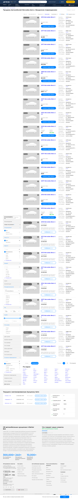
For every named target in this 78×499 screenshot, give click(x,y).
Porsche (46, 375)
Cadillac (24, 374)
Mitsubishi (25, 377)
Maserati (56, 382)
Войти (62, 467)
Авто (8, 7)
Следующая (35, 363)
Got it (64, 496)
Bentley (24, 380)
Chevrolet (67, 369)
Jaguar (56, 377)
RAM (45, 374)
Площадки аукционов (36, 469)
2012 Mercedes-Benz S (48, 167)
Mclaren (45, 379)
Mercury (35, 380)
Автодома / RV (49, 471)
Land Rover (25, 375)
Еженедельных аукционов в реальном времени (20, 458)
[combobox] (12, 290)
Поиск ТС (9, 5)
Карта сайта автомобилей (37, 473)
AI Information (64, 482)
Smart (45, 380)
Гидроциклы (48, 481)
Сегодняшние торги (36, 466)
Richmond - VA (8, 403)
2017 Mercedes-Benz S (48, 30)
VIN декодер (35, 477)
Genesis (24, 379)
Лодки (47, 479)
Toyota (56, 369)
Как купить (33, 5)
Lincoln (35, 377)
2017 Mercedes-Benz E (48, 346)
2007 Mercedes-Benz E (48, 153)
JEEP (56, 370)
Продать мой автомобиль (42, 5)
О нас (62, 474)
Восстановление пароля (66, 469)
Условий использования (38, 493)
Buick (66, 375)
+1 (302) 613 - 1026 (9, 472)
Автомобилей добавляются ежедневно (30, 458)
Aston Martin (68, 380)
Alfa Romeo (67, 377)
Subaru (66, 374)
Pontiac (67, 379)
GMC (34, 372)
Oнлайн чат (19, 471)
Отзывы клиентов (64, 476)
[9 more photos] (31, 320)
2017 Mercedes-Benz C (48, 44)
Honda (45, 369)
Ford (24, 370)
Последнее (73, 363)
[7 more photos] (31, 76)
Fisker (24, 384)
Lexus (56, 372)
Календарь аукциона (36, 467)
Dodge (66, 370)
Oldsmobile (57, 379)
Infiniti (45, 370)
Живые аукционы (17, 5)
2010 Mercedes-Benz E (48, 85)
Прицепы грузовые (50, 477)
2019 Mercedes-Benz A (48, 140)
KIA (34, 369)
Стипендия (63, 480)
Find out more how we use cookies (50, 496)
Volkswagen (36, 374)
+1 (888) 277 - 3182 (9, 475)
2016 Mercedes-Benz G (48, 194)
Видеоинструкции (21, 467)
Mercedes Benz (58, 380)
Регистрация (63, 466)
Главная (4, 4)
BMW (45, 372)
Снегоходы (48, 483)
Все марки (34, 475)
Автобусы (48, 475)
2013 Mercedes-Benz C (48, 252)
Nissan (34, 370)
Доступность (63, 478)
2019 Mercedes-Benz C (48, 58)
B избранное (48, 232)
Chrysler (56, 374)
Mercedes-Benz (12, 7)
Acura (24, 372)
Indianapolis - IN (8, 399)
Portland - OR (8, 395)
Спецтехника (49, 485)
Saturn (45, 382)
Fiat (23, 382)
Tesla (56, 375)
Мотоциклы (48, 473)
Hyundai (24, 369)
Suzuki (34, 382)
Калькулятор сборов (21, 475)
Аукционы (27, 4)
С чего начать (20, 466)
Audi (66, 372)
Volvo (45, 377)
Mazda (34, 375)
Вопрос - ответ (20, 469)
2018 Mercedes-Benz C (48, 222)
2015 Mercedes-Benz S (48, 17)
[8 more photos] (31, 22)
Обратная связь (20, 473)
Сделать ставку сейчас (48, 26)
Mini (34, 379)
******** (67, 18)
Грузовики (48, 469)
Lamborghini (68, 382)
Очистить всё (48, 14)
